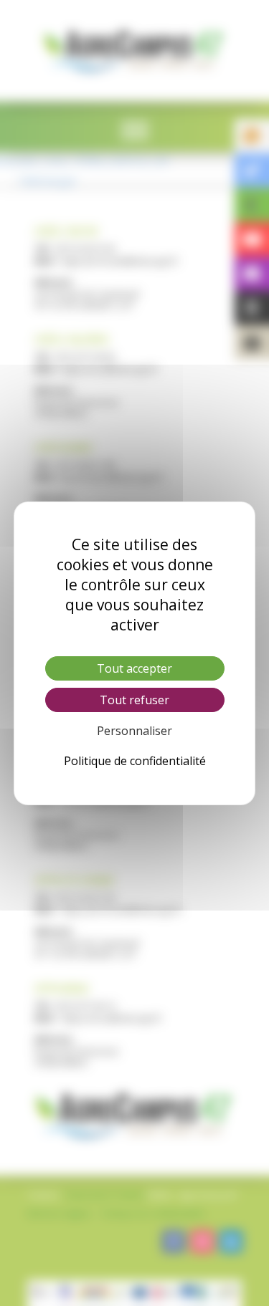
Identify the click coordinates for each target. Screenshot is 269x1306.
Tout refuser (134, 700)
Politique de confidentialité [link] (135, 761)
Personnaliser (134, 731)
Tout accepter (134, 668)
